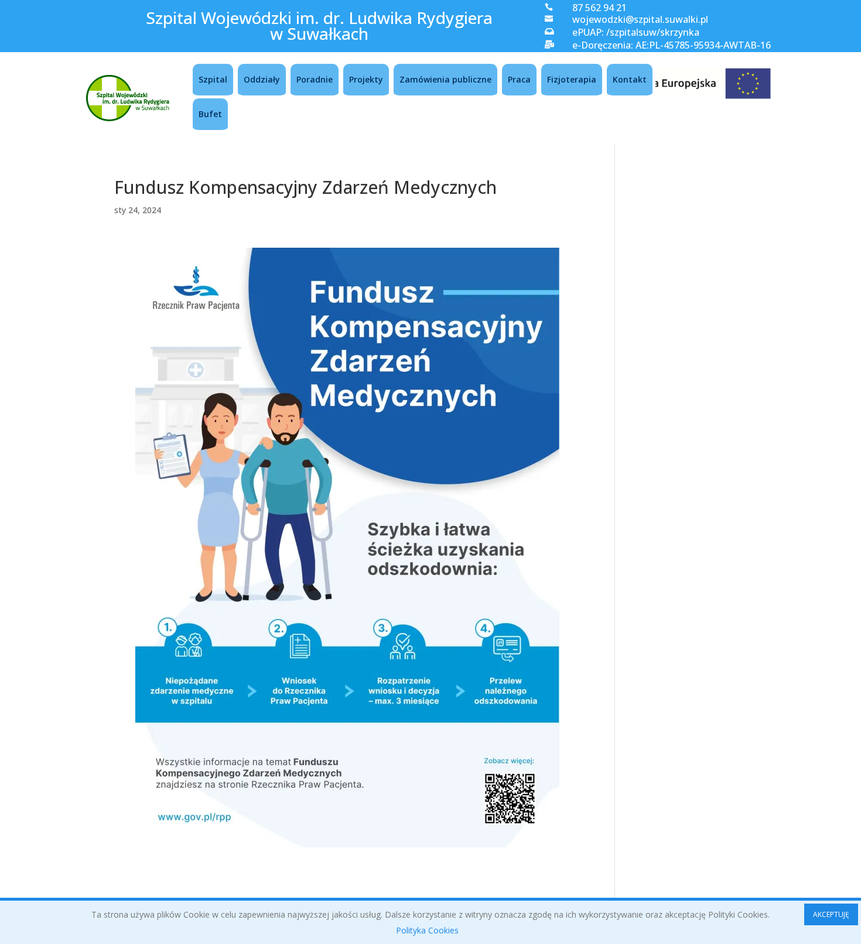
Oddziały (262, 79)
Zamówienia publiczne (445, 79)
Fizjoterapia (571, 79)
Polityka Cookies (427, 930)
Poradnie (314, 79)
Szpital (213, 79)
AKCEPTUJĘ (831, 914)
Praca (519, 79)
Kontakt (630, 79)
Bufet (210, 113)
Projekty (366, 79)
